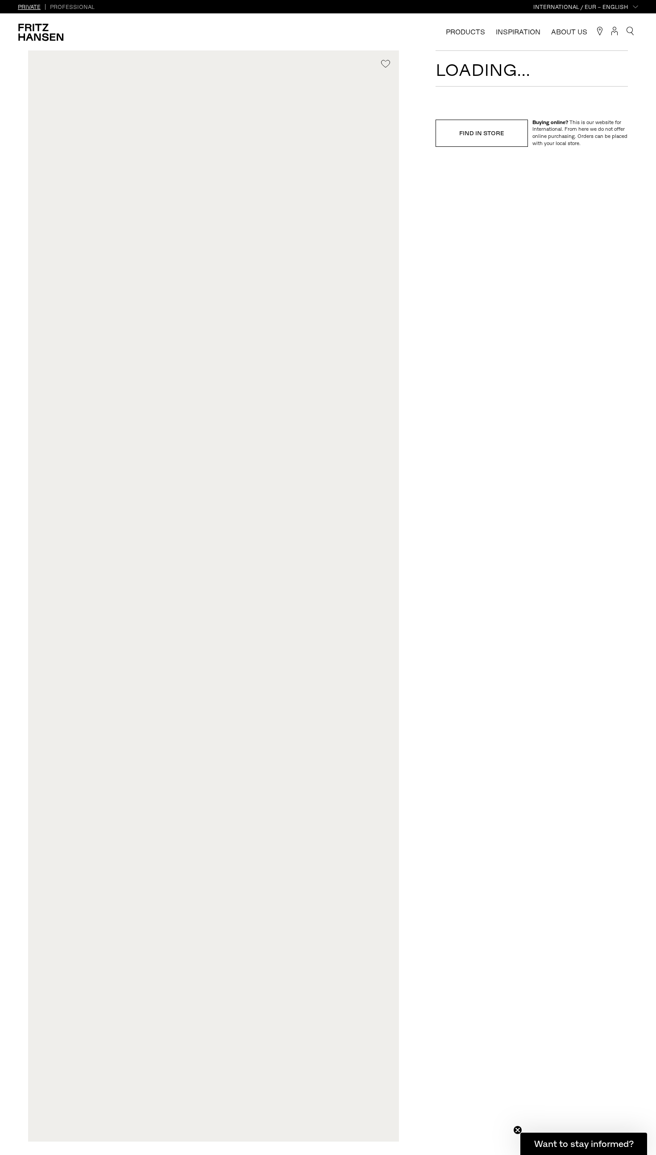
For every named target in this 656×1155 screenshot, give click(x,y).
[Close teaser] (517, 1130)
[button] (583, 1144)
